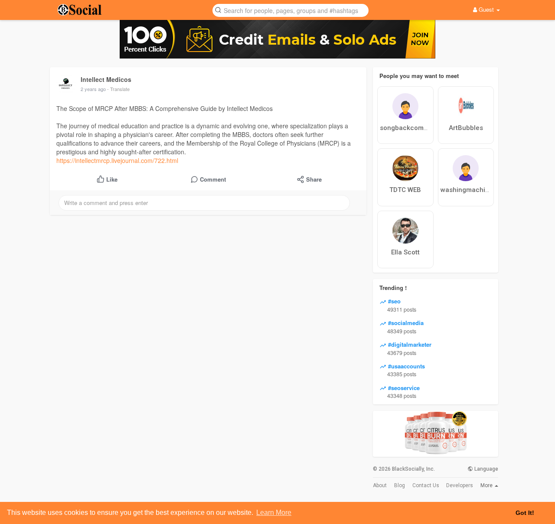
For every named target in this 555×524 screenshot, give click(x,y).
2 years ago (93, 88)
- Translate (118, 88)
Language (485, 469)
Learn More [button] (273, 512)
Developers (459, 485)
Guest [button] (486, 9)
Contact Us (425, 485)
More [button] (487, 485)
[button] (290, 10)
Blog (399, 485)
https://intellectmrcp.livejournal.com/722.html (117, 160)
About (380, 485)
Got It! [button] (525, 512)
